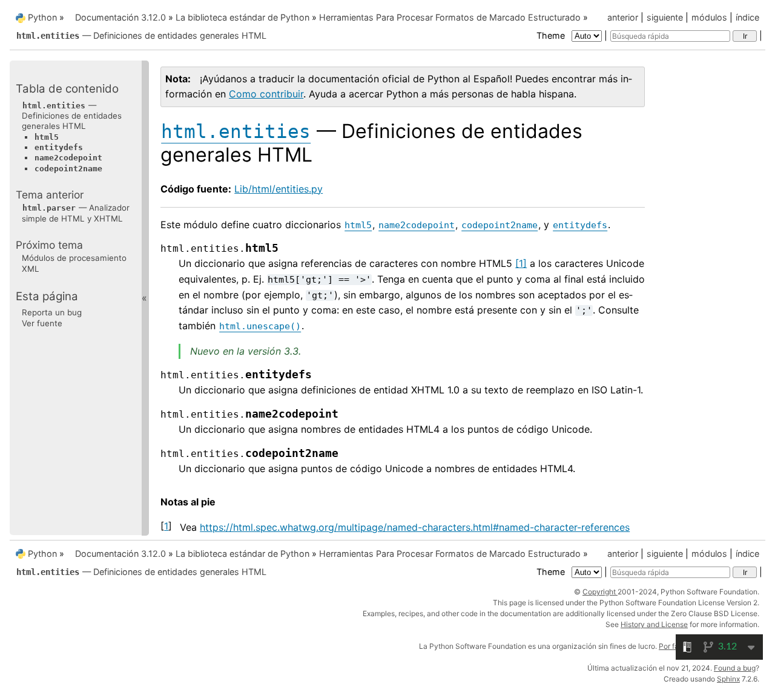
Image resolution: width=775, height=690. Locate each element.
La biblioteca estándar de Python (242, 17)
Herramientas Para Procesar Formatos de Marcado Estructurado (450, 17)
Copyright (600, 591)
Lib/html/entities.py (278, 189)
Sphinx (728, 678)
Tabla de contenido (67, 89)
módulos (709, 17)
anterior (622, 17)
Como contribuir (266, 94)
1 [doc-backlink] (166, 526)
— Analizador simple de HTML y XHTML (76, 213)
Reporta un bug (52, 312)
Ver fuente (42, 322)
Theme (551, 35)
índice (747, 17)
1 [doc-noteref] (521, 263)
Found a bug (735, 667)
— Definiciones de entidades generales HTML (141, 35)
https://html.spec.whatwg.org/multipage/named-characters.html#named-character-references (415, 527)
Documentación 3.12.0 (120, 17)
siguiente (665, 17)
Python (42, 17)
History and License (654, 624)
